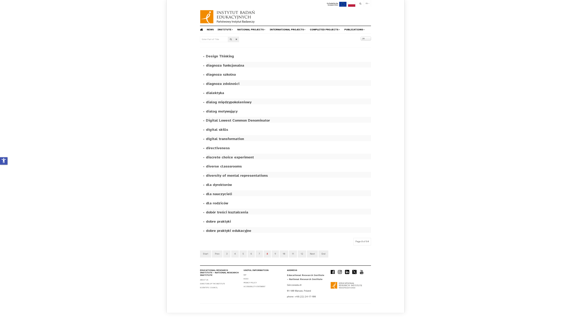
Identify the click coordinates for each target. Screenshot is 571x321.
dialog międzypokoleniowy (228, 102)
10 (284, 253)
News (210, 29)
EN (367, 3)
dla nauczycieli (219, 194)
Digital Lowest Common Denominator (238, 120)
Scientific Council (209, 288)
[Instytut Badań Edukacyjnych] (227, 16)
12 (302, 253)
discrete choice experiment (230, 157)
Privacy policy (250, 283)
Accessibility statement (254, 287)
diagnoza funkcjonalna (225, 65)
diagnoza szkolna (221, 74)
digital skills (217, 129)
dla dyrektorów (219, 184)
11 (293, 253)
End (323, 253)
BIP (245, 275)
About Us (204, 280)
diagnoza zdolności (222, 83)
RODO (246, 279)
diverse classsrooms (224, 166)
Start (205, 253)
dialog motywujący (221, 111)
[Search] (360, 3)
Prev (217, 253)
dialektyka (215, 93)
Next (312, 253)
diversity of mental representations (237, 175)
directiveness (218, 148)
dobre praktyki (218, 221)
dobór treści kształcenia (227, 212)
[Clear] (236, 39)
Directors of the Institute (212, 284)
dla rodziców (217, 203)
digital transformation (225, 139)
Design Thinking (220, 56)
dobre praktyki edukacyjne (228, 230)
